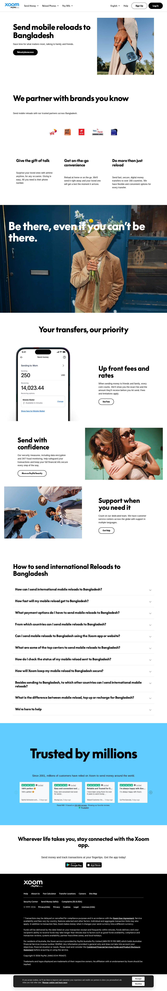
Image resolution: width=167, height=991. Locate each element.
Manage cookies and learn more (54, 983)
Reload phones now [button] (25, 52)
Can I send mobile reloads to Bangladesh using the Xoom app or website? (67, 636)
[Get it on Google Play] (74, 866)
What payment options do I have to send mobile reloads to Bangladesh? (67, 612)
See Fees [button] (106, 402)
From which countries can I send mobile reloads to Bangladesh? (60, 624)
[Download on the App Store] (94, 866)
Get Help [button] (106, 530)
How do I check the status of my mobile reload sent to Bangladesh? (63, 659)
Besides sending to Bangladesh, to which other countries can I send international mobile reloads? (78, 684)
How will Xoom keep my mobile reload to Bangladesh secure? (59, 671)
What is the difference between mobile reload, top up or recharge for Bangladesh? (74, 697)
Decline (138, 984)
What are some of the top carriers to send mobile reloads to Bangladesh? (67, 647)
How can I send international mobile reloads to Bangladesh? (58, 589)
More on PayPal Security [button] (32, 473)
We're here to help (28, 709)
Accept (138, 979)
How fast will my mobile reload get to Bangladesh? (51, 601)
